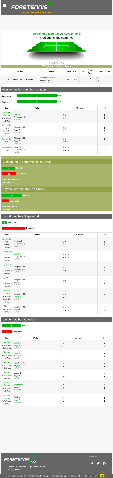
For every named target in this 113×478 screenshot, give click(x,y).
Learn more (94, 476)
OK (102, 476)
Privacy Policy (14, 469)
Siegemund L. (46, 33)
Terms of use (39, 467)
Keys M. (72, 33)
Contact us (12, 467)
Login (29, 467)
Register (22, 467)
